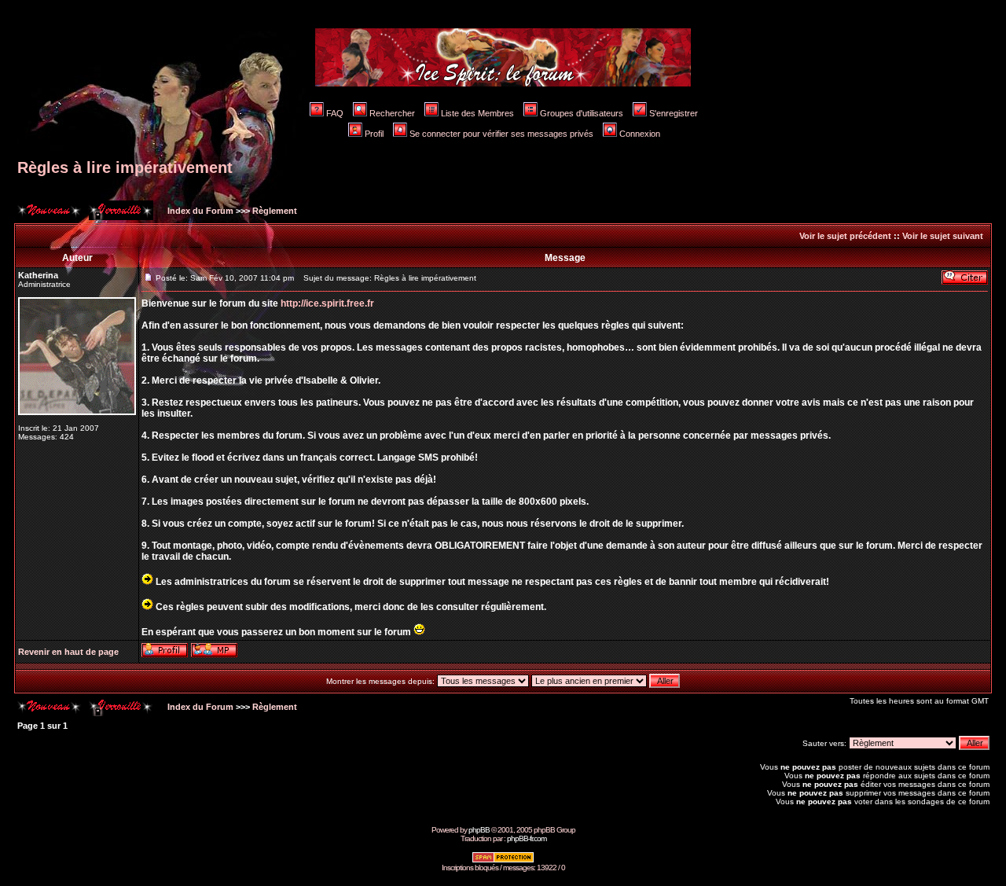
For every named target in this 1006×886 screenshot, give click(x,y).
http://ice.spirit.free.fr (327, 303)
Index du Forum (199, 210)
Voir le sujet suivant (942, 236)
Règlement (274, 210)
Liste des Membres (477, 113)
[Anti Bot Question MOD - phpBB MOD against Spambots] (503, 860)
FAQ (334, 113)
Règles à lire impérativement (125, 167)
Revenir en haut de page (68, 651)
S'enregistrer (673, 113)
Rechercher (392, 113)
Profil (374, 133)
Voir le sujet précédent (845, 236)
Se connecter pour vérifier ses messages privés (501, 133)
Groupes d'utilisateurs (581, 113)
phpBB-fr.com (526, 838)
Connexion (639, 133)
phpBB (479, 829)
